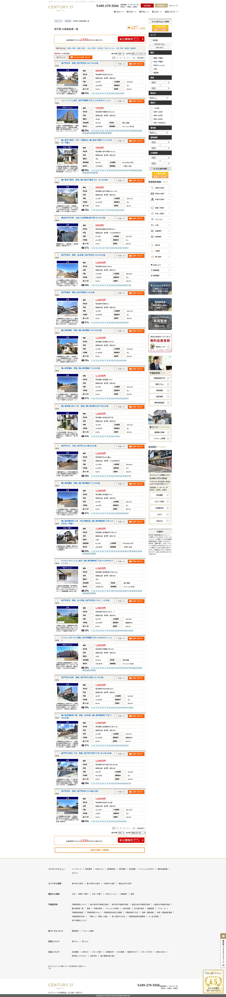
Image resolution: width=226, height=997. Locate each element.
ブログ (159, 514)
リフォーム (161, 908)
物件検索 (88, 869)
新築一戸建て (158, 58)
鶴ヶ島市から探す (93, 883)
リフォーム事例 (159, 438)
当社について (170, 11)
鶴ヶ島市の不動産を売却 (99, 904)
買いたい (117, 11)
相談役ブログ (132, 952)
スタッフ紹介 (159, 501)
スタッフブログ (146, 952)
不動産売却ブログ (131, 912)
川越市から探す (109, 883)
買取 (88, 908)
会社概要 (159, 495)
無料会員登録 (162, 869)
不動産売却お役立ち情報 (113, 912)
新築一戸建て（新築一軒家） (77, 48)
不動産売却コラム (93, 912)
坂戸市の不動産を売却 (120, 904)
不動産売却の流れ (78, 916)
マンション (159, 219)
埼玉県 (155, 40)
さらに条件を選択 (161, 169)
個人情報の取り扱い (107, 956)
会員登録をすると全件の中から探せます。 (85, 39)
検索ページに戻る (160, 30)
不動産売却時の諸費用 (137, 916)
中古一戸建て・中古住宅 (95, 48)
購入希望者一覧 (77, 908)
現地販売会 (111, 869)
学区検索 (122, 869)
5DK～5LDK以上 (159, 123)
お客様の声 (159, 508)
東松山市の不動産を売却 (141, 904)
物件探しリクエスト (79, 956)
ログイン (172, 5)
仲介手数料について (79, 920)
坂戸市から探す (77, 883)
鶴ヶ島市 (158, 256)
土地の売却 (126, 908)
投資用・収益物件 (130, 48)
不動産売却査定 (77, 912)
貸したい (155, 11)
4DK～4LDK (157, 119)
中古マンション (110, 48)
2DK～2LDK (157, 112)
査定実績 (159, 396)
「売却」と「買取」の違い (98, 916)
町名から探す (159, 199)
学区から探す (159, 193)
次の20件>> (141, 58)
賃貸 (132, 894)
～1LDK (156, 108)
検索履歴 (156, 275)
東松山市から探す (125, 883)
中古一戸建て (158, 61)
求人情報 (120, 952)
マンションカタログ (146, 869)
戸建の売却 (98, 908)
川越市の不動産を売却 (161, 904)
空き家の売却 (139, 908)
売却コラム (159, 384)
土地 (155, 69)
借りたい (142, 11)
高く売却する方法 (118, 916)
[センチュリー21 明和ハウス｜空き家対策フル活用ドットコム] (67, 967)
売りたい (130, 11)
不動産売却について (79, 904)
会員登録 (147, 5)
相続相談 (150, 908)
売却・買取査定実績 (164, 912)
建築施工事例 (159, 432)
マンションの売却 (112, 908)
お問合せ (161, 5)
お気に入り (157, 265)
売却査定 (159, 402)
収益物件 (158, 231)
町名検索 (132, 869)
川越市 (157, 251)
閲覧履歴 (156, 270)
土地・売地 (119, 48)
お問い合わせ (161, 952)
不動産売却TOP (159, 378)
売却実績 (159, 390)
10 (134, 58)
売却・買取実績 (147, 912)
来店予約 (93, 956)
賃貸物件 (158, 236)
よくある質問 (153, 916)
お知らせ (159, 521)
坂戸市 (157, 245)
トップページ (77, 869)
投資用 (155, 72)
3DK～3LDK (157, 115)
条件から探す (159, 188)
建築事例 (75, 931)
